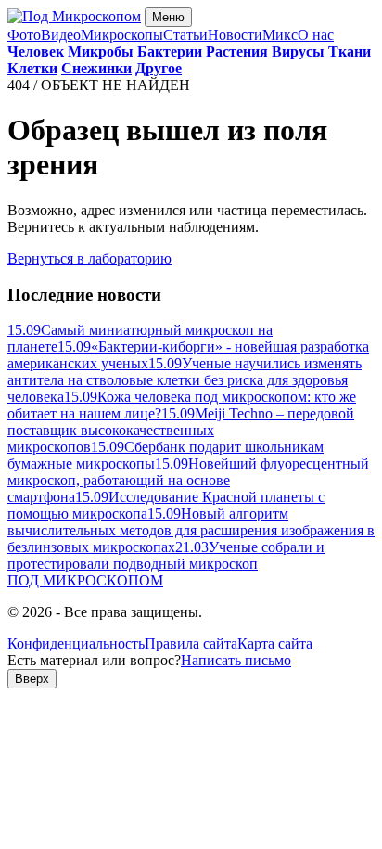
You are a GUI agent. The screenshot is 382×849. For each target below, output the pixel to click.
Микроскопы (122, 35)
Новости (235, 35)
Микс (280, 35)
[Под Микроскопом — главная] (74, 16)
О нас (316, 35)
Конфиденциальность (76, 643)
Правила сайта (191, 643)
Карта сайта (274, 643)
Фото (24, 35)
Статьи (185, 35)
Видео (61, 35)
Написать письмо (236, 660)
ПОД (85, 580)
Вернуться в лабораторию (89, 258)
